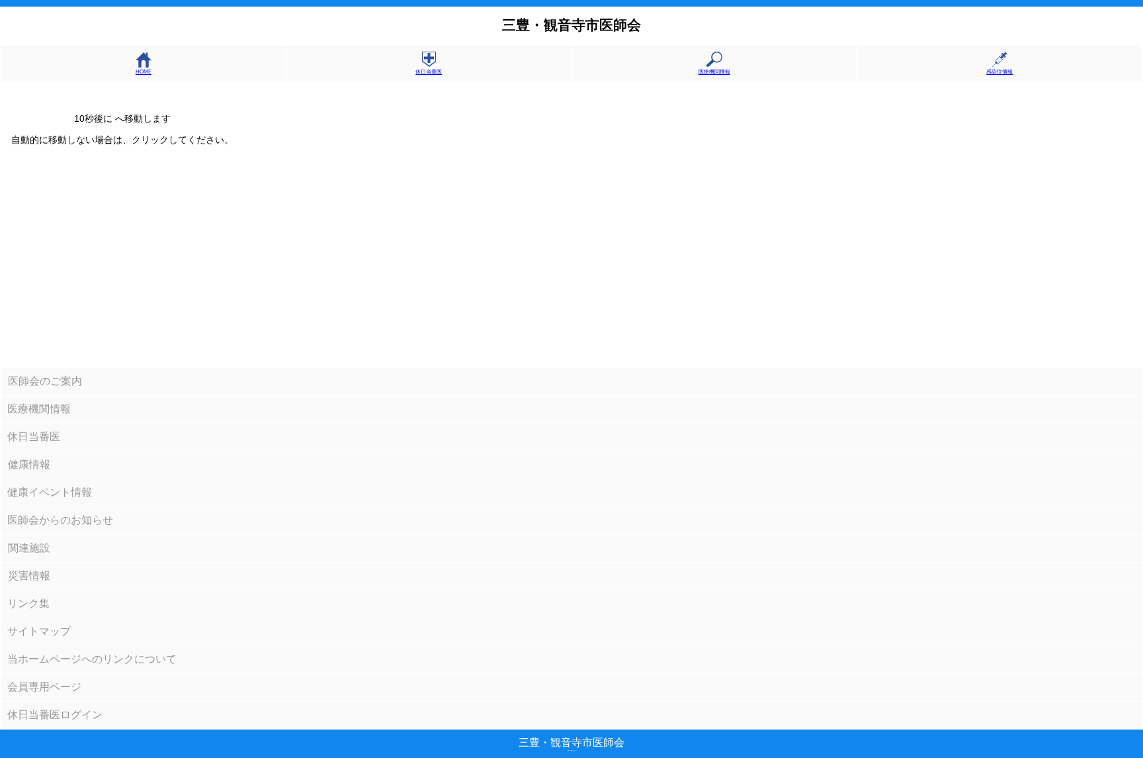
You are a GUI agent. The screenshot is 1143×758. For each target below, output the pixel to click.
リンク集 (28, 603)
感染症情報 (999, 72)
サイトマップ (39, 631)
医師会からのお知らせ (60, 520)
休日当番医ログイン (55, 714)
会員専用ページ (44, 686)
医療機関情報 (714, 72)
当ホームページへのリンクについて (92, 659)
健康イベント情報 (49, 492)
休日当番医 (428, 72)
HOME (143, 72)
